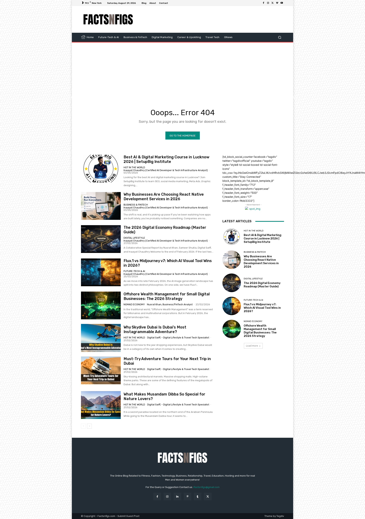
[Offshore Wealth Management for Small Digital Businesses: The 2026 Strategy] (101, 305)
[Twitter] (272, 3)
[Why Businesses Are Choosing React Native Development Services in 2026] (101, 206)
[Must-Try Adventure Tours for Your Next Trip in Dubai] (101, 370)
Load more (252, 345)
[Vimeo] (277, 3)
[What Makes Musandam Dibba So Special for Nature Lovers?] (101, 405)
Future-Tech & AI (134, 271)
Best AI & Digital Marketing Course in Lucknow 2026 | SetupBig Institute (166, 159)
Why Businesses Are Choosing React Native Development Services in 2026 (164, 196)
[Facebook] (263, 3)
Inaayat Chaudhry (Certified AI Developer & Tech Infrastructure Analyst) (166, 170)
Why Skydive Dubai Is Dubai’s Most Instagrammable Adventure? (155, 329)
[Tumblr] (197, 496)
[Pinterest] (187, 496)
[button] (279, 37)
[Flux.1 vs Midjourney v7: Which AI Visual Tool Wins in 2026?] (101, 272)
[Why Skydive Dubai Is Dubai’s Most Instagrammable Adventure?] (101, 338)
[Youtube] (281, 3)
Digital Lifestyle (134, 238)
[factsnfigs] (108, 19)
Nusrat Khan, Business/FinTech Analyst (170, 304)
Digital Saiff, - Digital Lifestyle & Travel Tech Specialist (178, 337)
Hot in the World (134, 167)
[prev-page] (83, 426)
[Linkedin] (177, 496)
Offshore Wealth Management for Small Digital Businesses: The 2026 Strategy (167, 296)
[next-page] (89, 426)
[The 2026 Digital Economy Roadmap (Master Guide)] (101, 239)
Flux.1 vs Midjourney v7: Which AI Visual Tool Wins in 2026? (262, 308)
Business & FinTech (136, 204)
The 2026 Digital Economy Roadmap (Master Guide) (262, 284)
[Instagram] (268, 3)
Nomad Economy (134, 304)
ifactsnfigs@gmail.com (206, 487)
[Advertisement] (214, 19)
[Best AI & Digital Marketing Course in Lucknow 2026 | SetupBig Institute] (101, 169)
